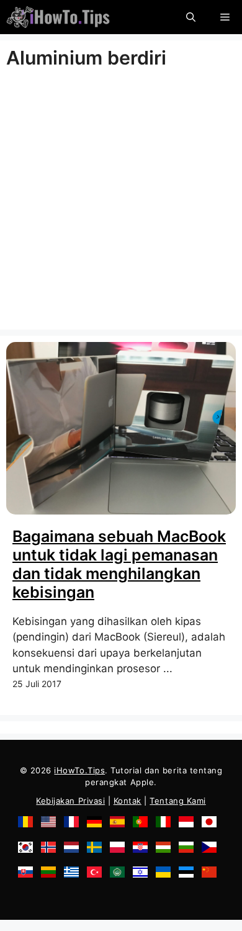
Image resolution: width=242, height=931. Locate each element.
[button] (191, 17)
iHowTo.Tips (79, 770)
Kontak (127, 801)
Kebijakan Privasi (70, 801)
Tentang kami (177, 801)
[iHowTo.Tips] (58, 17)
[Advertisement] (121, 202)
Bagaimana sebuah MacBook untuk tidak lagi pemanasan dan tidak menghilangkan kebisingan (119, 564)
